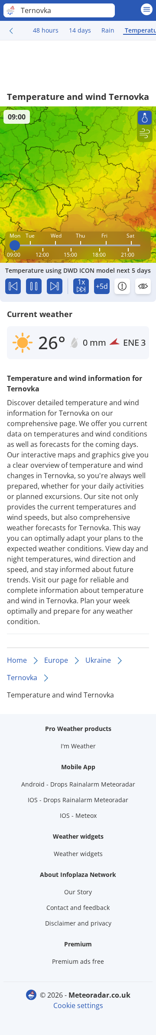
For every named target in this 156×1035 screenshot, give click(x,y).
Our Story (78, 892)
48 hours (45, 30)
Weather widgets (78, 854)
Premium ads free (78, 961)
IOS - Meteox (78, 815)
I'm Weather (78, 746)
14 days (80, 30)
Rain (107, 30)
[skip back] (13, 286)
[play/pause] (34, 286)
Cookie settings (78, 1005)
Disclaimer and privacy (78, 923)
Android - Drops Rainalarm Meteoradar (78, 784)
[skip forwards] (54, 286)
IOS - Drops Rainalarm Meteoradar (78, 800)
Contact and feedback (78, 907)
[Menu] (147, 9)
